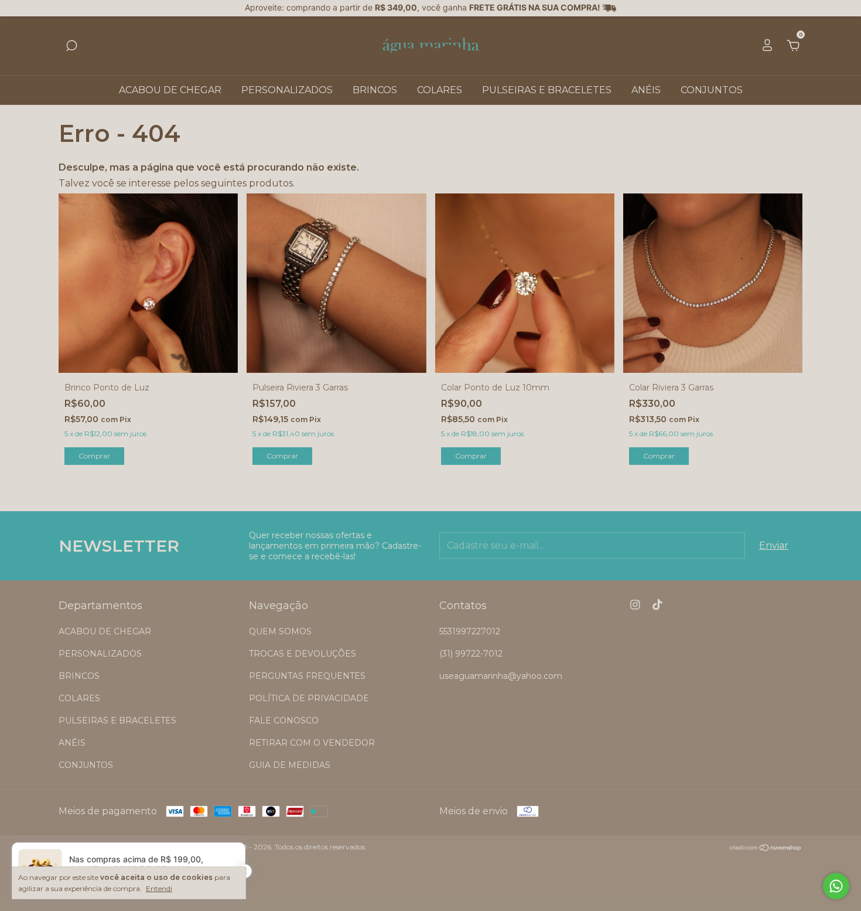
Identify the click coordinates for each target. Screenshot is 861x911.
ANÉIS (646, 90)
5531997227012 (469, 631)
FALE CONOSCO (284, 720)
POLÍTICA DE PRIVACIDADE (309, 698)
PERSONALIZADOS (287, 90)
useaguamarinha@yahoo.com (500, 676)
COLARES (439, 90)
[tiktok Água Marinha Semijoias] (657, 604)
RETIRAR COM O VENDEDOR (312, 742)
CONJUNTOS (712, 90)
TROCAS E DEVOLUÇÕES (302, 653)
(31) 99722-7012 (471, 653)
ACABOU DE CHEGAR (170, 90)
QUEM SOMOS (280, 631)
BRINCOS (375, 90)
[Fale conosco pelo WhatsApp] (836, 886)
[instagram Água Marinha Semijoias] (635, 604)
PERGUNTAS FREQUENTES (307, 676)
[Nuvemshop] (765, 848)
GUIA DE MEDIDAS (289, 765)
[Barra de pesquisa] (71, 46)
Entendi (159, 888)
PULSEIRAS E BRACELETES (546, 90)
